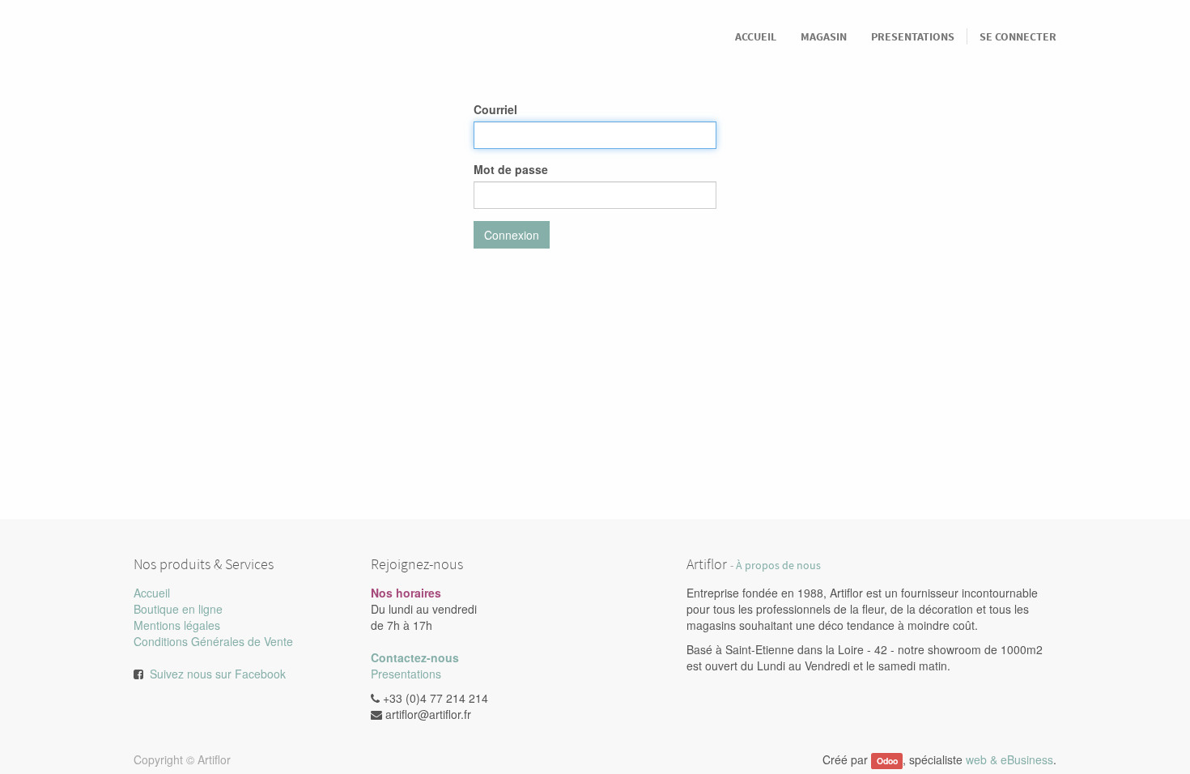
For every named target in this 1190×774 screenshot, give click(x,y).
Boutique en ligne (178, 609)
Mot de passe (511, 169)
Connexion (511, 235)
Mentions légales (177, 625)
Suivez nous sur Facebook (218, 674)
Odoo (887, 761)
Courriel (495, 109)
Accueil (152, 593)
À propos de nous (778, 565)
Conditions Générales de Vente (213, 641)
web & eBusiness (1009, 759)
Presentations (406, 674)
